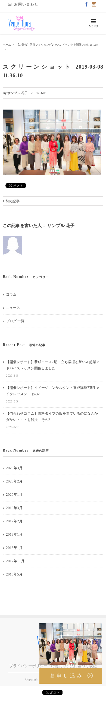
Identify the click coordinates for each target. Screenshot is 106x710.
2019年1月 (14, 534)
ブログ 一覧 (15, 321)
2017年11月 (15, 561)
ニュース (13, 308)
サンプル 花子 (17, 93)
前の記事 (12, 201)
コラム (11, 294)
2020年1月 (14, 494)
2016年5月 (14, 574)
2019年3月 (14, 508)
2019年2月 (14, 521)
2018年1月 (14, 548)
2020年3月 (14, 468)
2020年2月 (14, 481)
